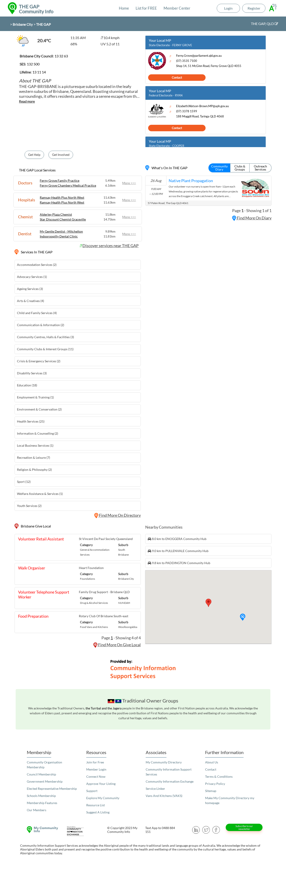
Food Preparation (33, 616)
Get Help (34, 154)
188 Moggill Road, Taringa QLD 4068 (200, 116)
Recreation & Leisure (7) (33, 457)
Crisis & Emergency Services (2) (38, 361)
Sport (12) (24, 482)
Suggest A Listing (97, 812)
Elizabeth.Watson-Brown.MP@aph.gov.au (202, 106)
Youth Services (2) (29, 506)
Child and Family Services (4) (37, 313)
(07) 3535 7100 (186, 60)
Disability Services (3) (32, 373)
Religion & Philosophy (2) (34, 469)
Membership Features (42, 803)
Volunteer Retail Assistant (41, 538)
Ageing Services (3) (30, 289)
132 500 (33, 64)
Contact (177, 77)
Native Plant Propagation (191, 180)
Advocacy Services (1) (32, 277)
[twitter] (206, 829)
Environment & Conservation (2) (39, 409)
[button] (242, 617)
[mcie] (79, 831)
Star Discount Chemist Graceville (63, 219)
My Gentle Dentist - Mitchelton (61, 231)
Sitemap (210, 791)
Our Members (36, 810)
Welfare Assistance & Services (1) (40, 494)
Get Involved (60, 154)
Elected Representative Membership (52, 788)
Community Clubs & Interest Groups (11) (45, 349)
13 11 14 (39, 72)
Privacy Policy (215, 784)
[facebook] (216, 829)
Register (254, 8)
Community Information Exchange (169, 781)
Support (91, 791)
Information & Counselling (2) (37, 433)
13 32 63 (61, 56)
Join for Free (95, 762)
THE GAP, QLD (263, 23)
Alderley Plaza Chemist (56, 214)
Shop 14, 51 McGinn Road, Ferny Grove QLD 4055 (208, 66)
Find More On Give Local (119, 644)
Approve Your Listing (101, 784)
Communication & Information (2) (40, 325)
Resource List (95, 805)
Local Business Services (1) (35, 445)
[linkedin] (196, 829)
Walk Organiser (31, 567)
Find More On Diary (253, 217)
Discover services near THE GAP (110, 245)
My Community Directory (164, 762)
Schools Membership (41, 796)
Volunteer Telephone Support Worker (43, 594)
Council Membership (41, 774)
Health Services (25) (30, 421)
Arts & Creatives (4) (30, 301)
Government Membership (45, 781)
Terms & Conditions (219, 776)
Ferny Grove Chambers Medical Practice (68, 185)
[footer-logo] (41, 830)
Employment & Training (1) (35, 397)
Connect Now (95, 776)
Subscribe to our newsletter (244, 827)
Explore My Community (102, 798)
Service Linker (155, 788)
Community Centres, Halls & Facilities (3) (45, 337)
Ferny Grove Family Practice (59, 180)
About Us (211, 762)
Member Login (96, 769)
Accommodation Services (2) (37, 265)
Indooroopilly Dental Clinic (59, 236)
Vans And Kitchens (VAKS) (164, 796)
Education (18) (27, 385)
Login (228, 8)
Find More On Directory (119, 515)
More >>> (129, 183)
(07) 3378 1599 (186, 111)
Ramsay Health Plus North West (62, 197)
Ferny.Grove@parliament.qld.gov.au (199, 55)
